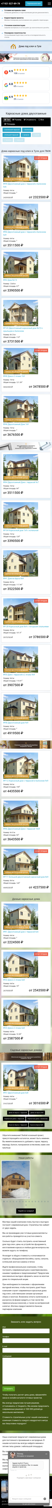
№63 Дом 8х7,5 (10, 280)
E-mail (4, 1346)
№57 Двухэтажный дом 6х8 (15, 1093)
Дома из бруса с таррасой (18, 1113)
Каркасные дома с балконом (38, 1119)
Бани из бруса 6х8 (36, 1125)
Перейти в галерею (25, 1211)
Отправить (8, 1389)
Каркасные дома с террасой (14, 1119)
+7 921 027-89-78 (10, 3)
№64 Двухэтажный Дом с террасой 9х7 (21, 482)
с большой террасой (11, 135)
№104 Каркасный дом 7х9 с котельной (20, 530)
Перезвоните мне (34, 4)
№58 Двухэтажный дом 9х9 (15, 723)
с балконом (28, 130)
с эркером (25, 135)
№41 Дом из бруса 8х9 (13, 578)
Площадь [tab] (10, 124)
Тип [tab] (8, 120)
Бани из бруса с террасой (18, 1125)
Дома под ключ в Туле (30, 46)
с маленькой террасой (12, 130)
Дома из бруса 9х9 (36, 1113)
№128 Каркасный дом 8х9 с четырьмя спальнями (26, 626)
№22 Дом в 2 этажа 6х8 (14, 980)
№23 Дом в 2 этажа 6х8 (14, 1028)
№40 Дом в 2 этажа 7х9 (14, 376)
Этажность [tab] (31, 120)
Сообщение (6, 1356)
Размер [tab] (17, 120)
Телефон (5, 1337)
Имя (4, 1327)
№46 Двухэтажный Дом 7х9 (16, 424)
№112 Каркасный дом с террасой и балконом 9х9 (25, 781)
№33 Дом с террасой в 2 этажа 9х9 (19, 675)
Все (42, 120)
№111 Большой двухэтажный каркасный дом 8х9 (25, 877)
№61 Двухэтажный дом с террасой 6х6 (20, 932)
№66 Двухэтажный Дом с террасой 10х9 (21, 829)
